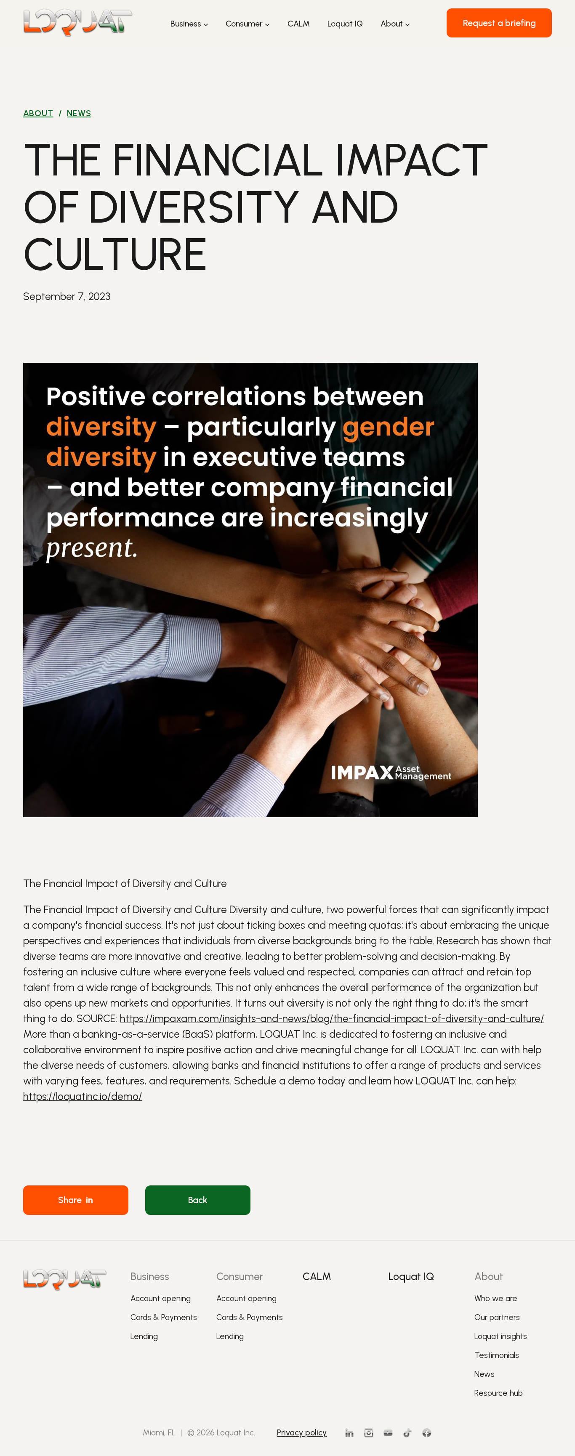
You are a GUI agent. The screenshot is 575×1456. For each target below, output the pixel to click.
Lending (144, 1336)
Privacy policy (302, 1432)
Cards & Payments (163, 1317)
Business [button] (185, 24)
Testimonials (496, 1355)
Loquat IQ (345, 24)
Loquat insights (500, 1336)
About (38, 113)
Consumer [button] (244, 24)
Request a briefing (499, 23)
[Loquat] (78, 23)
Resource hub (498, 1393)
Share (75, 1200)
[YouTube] (388, 1432)
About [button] (392, 24)
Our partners (497, 1317)
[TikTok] (407, 1432)
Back (198, 1200)
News (79, 113)
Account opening (160, 1298)
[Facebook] (426, 1432)
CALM (299, 24)
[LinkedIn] (349, 1432)
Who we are (495, 1298)
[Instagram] (368, 1432)
